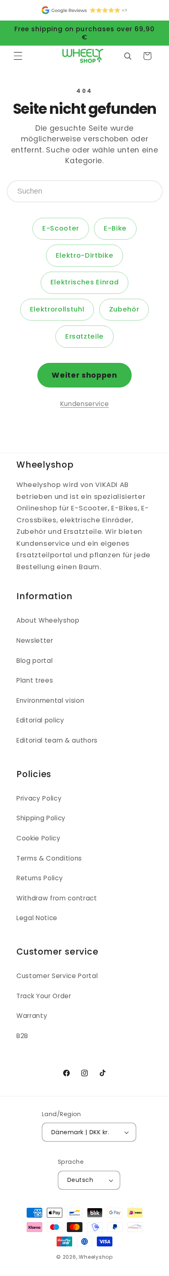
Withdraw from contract (56, 898)
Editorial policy (40, 720)
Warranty (31, 1015)
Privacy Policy (39, 798)
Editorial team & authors (57, 740)
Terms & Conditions (49, 858)
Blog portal (34, 660)
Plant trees (34, 680)
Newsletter (34, 640)
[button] (18, 56)
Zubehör (124, 309)
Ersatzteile (84, 336)
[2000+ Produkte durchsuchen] (127, 56)
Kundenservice (84, 403)
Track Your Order (43, 996)
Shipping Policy (41, 818)
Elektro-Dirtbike (85, 255)
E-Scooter (60, 228)
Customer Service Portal (57, 975)
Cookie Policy (38, 838)
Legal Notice (36, 918)
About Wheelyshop (48, 620)
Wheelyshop (96, 1256)
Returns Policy (39, 878)
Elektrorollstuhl (57, 309)
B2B (22, 1035)
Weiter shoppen (84, 375)
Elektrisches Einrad (84, 282)
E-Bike (115, 228)
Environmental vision (50, 700)
